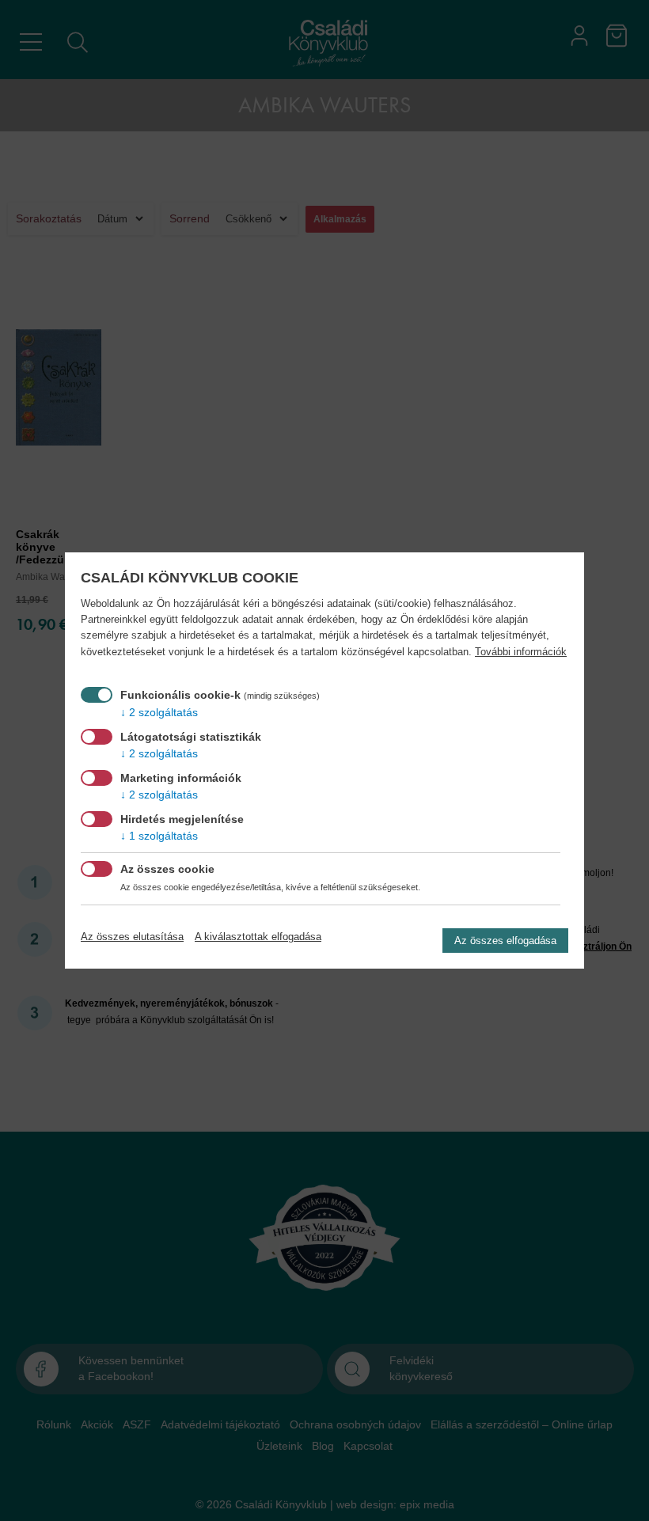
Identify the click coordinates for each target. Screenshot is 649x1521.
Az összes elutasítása (132, 937)
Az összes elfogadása (505, 940)
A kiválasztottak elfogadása (258, 937)
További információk (521, 652)
